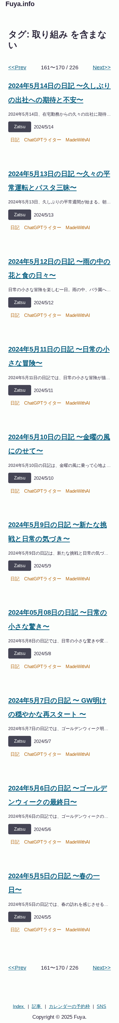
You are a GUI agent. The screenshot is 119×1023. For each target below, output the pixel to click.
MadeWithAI (78, 139)
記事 (37, 1006)
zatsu (19, 126)
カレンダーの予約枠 (69, 1006)
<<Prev (17, 67)
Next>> (102, 67)
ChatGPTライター (42, 139)
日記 (15, 139)
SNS (101, 1006)
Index (19, 1006)
